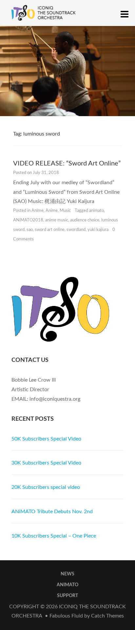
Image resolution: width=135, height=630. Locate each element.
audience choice (84, 220)
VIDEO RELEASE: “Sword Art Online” (67, 163)
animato (96, 211)
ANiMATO (67, 585)
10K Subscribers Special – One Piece (53, 536)
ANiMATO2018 (28, 220)
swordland (76, 230)
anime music (56, 220)
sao (30, 230)
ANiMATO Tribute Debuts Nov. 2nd (52, 511)
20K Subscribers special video (45, 487)
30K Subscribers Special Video (46, 463)
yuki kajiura (97, 230)
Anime (37, 211)
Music (65, 211)
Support (67, 595)
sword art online (50, 230)
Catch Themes (107, 615)
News (67, 574)
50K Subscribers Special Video (46, 438)
